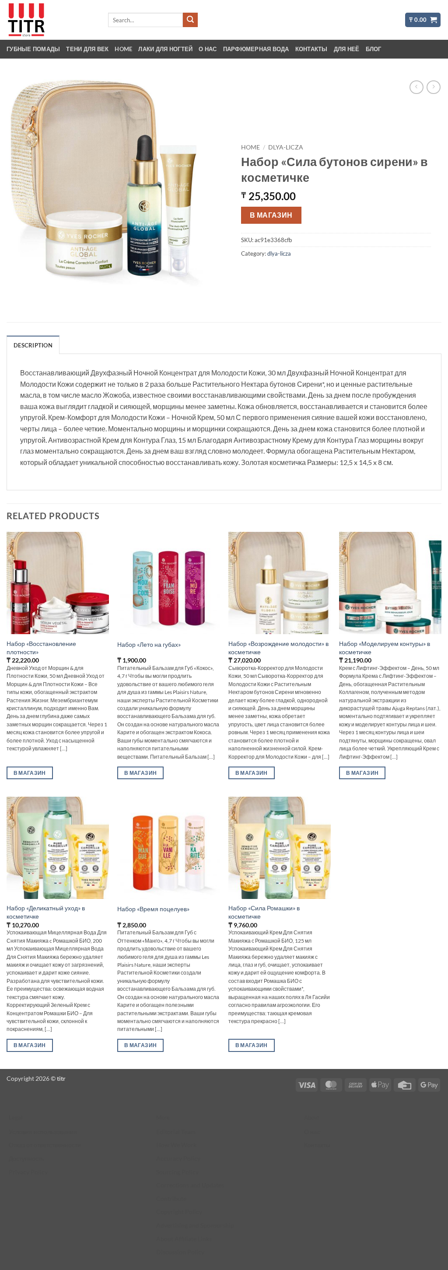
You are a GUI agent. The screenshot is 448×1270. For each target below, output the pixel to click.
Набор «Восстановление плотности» (41, 648)
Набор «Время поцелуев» (153, 909)
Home (123, 48)
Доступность (26, 1158)
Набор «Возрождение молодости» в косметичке (278, 648)
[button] (423, 20)
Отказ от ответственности (45, 1145)
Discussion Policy (180, 1252)
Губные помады (33, 48)
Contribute (171, 1198)
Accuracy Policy (178, 1158)
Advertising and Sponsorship (195, 1225)
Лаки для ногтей (165, 48)
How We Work (176, 1145)
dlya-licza (285, 147)
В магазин (271, 215)
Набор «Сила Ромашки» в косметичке (264, 912)
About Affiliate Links (184, 1238)
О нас (208, 48)
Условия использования (43, 1131)
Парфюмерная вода (256, 48)
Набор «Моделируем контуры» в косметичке (384, 648)
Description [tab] (33, 345)
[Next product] (416, 87)
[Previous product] (433, 87)
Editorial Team (176, 1131)
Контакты (311, 48)
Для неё (347, 48)
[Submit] (190, 20)
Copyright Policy (179, 1211)
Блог (374, 48)
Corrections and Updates (190, 1185)
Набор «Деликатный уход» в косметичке (46, 912)
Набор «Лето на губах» (149, 644)
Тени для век (87, 48)
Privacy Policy (28, 1172)
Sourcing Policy (177, 1172)
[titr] (50, 20)
